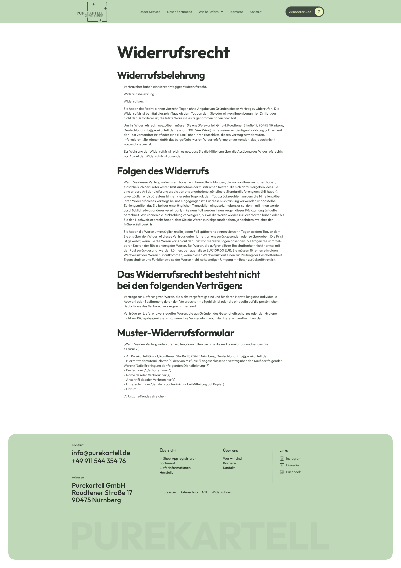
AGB (205, 492)
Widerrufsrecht (223, 492)
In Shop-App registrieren (178, 458)
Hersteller (167, 472)
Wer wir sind (232, 458)
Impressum (168, 492)
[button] (211, 11)
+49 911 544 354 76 (99, 461)
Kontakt (229, 468)
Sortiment (167, 463)
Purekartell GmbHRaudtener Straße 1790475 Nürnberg (102, 492)
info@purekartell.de (101, 452)
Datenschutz (188, 492)
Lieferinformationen (175, 468)
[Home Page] (100, 11)
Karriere (229, 463)
